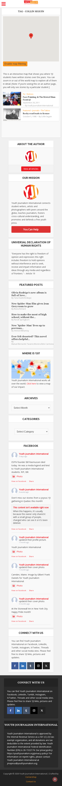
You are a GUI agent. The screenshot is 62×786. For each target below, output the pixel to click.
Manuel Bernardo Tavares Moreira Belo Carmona (32, 344)
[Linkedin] (22, 665)
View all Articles (30, 168)
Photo (20, 476)
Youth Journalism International (40, 105)
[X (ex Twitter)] (46, 665)
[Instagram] (38, 665)
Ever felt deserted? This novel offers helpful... (29, 337)
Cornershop (30, 777)
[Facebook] (15, 665)
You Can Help (31, 229)
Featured (27, 110)
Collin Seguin (46, 116)
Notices (30, 94)
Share (31, 481)
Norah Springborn (21, 320)
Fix (24, 94)
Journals (35, 110)
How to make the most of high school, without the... (29, 315)
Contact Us (31, 781)
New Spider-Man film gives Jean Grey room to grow (30, 305)
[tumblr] (30, 665)
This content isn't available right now (31, 507)
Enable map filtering (15, 64)
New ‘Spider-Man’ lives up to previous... (28, 326)
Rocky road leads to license (36, 113)
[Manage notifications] (55, 779)
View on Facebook (18, 481)
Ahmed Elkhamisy (21, 331)
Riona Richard (20, 309)
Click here (31, 383)
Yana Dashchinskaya (22, 298)
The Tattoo (45, 110)
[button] (31, 36)
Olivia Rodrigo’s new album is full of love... (28, 294)
